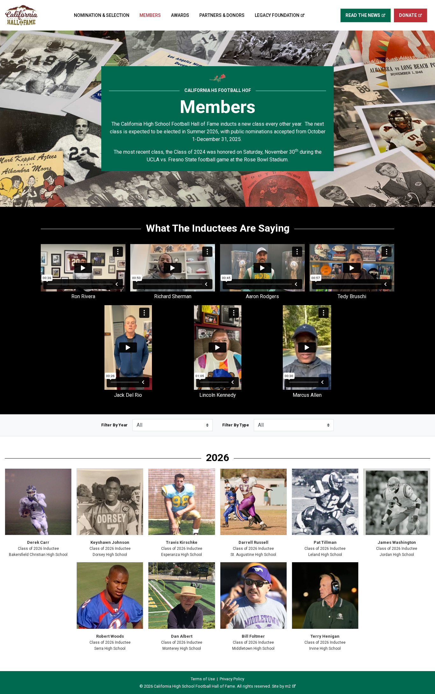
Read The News (363, 15)
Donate (408, 15)
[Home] (21, 15)
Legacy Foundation (277, 15)
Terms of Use (203, 678)
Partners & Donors (222, 15)
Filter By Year (114, 425)
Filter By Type (235, 425)
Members (150, 15)
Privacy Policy (232, 678)
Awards (180, 15)
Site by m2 (281, 686)
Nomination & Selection (101, 15)
